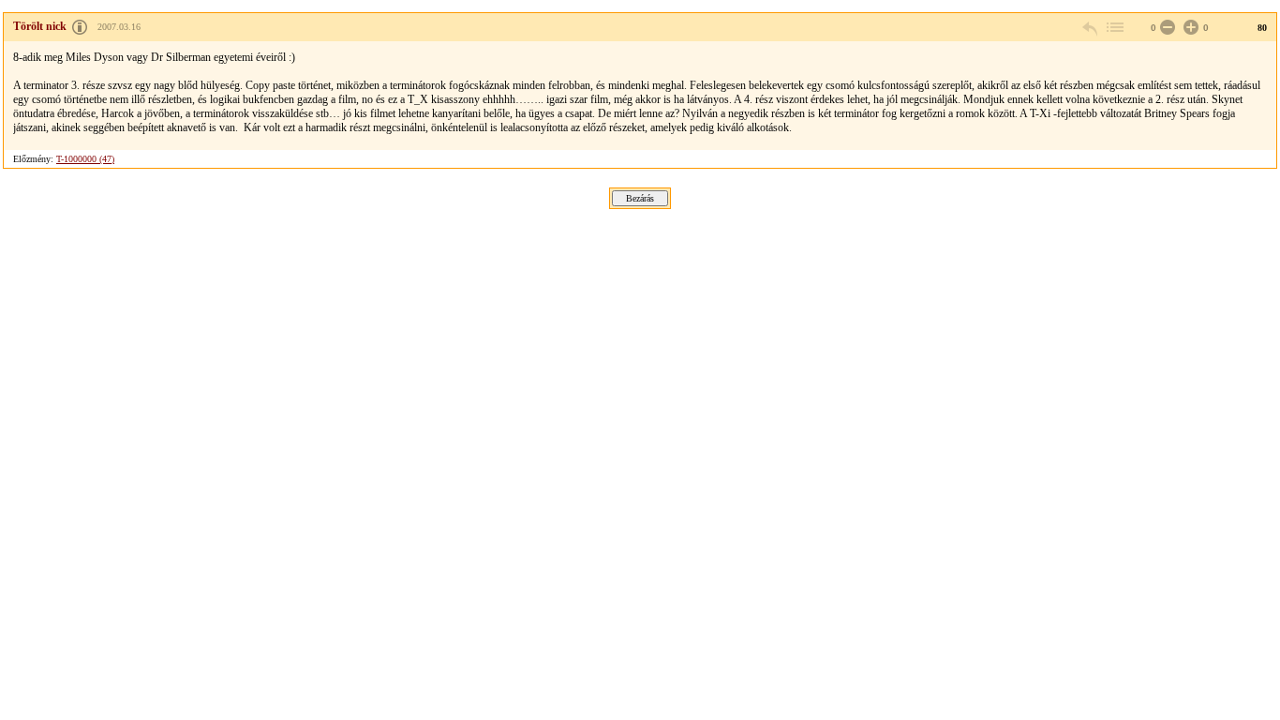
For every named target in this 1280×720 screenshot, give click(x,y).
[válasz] (1090, 27)
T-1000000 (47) (85, 159)
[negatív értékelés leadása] (1165, 27)
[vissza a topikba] (1114, 27)
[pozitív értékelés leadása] (1189, 27)
